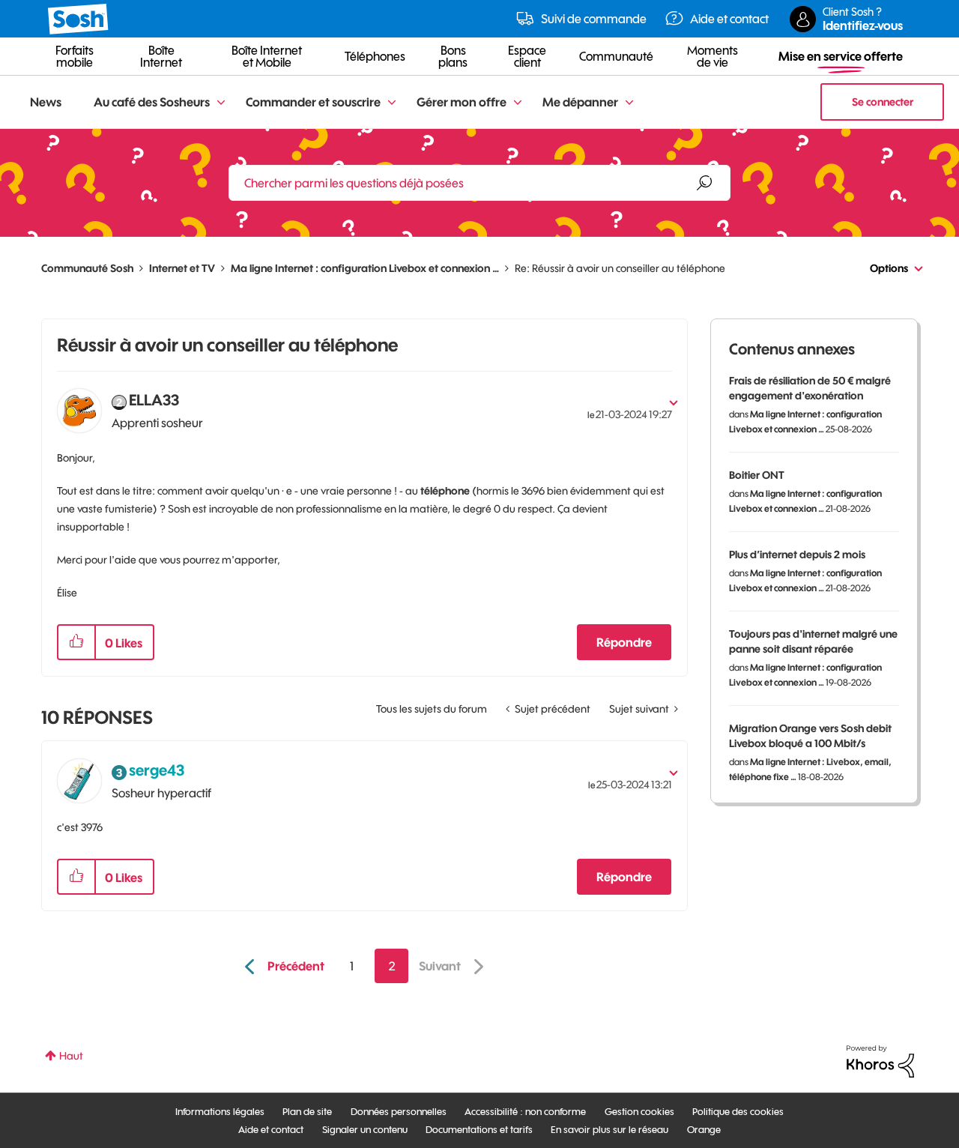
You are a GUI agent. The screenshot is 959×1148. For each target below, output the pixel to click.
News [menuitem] (45, 101)
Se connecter (882, 102)
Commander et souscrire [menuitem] (313, 101)
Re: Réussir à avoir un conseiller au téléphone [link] (620, 268)
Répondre (624, 642)
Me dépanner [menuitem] (580, 101)
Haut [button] (71, 1056)
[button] (76, 642)
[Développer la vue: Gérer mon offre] (517, 103)
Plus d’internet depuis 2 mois (797, 554)
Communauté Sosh (87, 268)
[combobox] (479, 183)
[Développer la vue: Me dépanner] (629, 103)
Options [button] (889, 268)
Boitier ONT (756, 475)
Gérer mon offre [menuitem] (461, 101)
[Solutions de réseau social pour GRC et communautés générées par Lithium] (880, 1060)
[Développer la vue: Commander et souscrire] (391, 103)
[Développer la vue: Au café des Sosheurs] (221, 103)
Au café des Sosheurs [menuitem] (152, 101)
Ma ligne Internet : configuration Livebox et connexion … (365, 268)
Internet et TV (182, 268)
